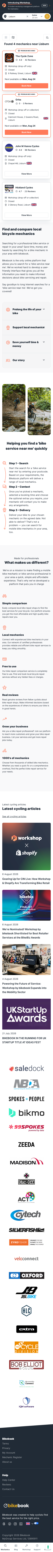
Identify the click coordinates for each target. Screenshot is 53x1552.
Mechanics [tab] (5, 1549)
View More (26, 174)
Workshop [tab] (26, 1549)
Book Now (26, 85)
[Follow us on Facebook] (9, 1526)
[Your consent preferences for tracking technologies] (48, 1547)
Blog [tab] (16, 1549)
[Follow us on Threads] (4, 1526)
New (44, 5)
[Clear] (27, 16)
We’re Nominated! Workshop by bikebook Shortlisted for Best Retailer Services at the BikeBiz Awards (25, 933)
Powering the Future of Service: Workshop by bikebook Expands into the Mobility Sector (24, 988)
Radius (34, 15)
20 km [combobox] (34, 17)
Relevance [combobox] (47, 37)
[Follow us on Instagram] (15, 1526)
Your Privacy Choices (41, 1528)
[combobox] (17, 16)
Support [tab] (37, 1549)
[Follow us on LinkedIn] (21, 1526)
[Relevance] (47, 37)
